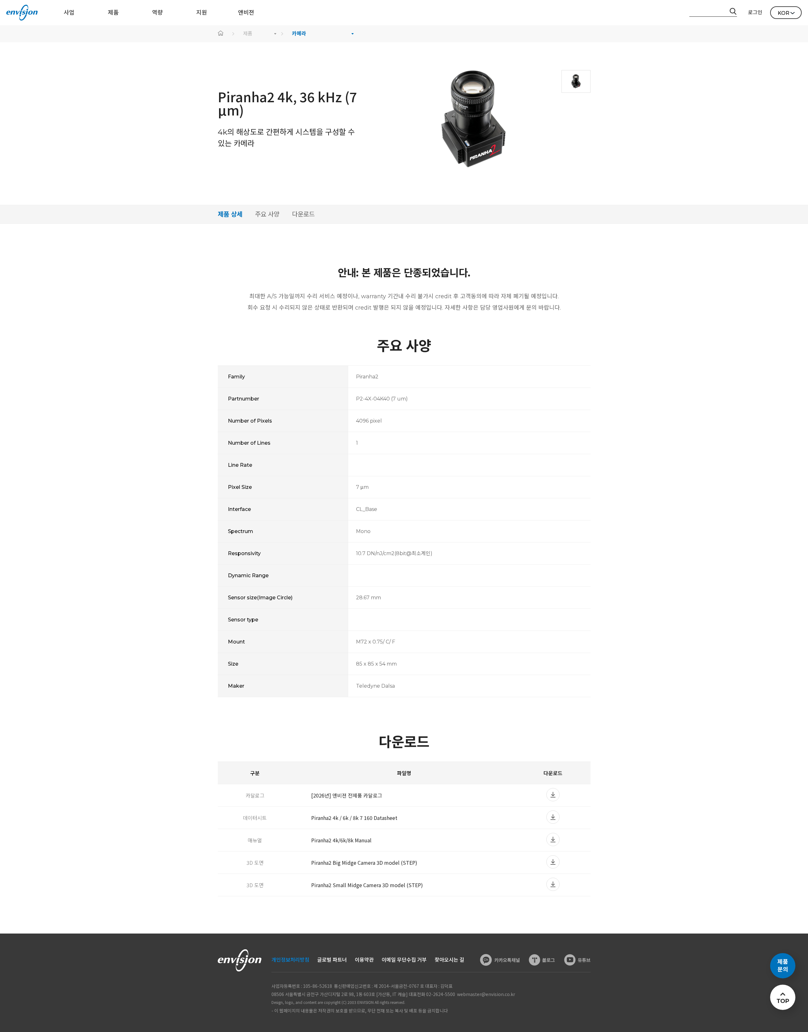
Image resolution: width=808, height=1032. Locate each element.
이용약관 (364, 960)
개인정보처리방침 (290, 960)
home (221, 33)
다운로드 (303, 214)
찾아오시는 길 (449, 960)
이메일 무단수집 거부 (404, 960)
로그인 (755, 12)
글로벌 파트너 (332, 960)
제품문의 (782, 965)
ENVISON (22, 12)
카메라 (299, 34)
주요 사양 (267, 214)
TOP (782, 1001)
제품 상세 (230, 214)
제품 (247, 34)
